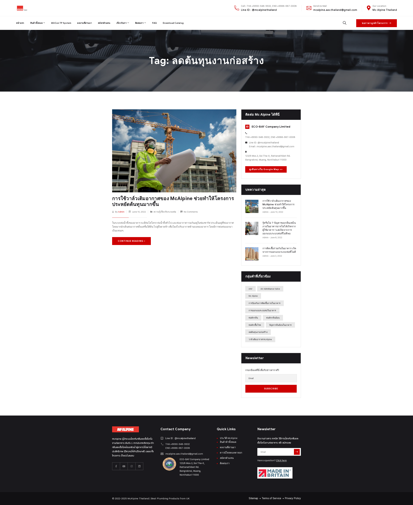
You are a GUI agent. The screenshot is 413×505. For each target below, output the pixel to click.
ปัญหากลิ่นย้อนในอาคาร (280, 325)
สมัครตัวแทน (104, 23)
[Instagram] (132, 466)
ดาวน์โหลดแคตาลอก (231, 452)
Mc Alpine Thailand (385, 9)
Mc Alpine (253, 296)
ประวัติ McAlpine (228, 438)
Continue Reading (130, 241)
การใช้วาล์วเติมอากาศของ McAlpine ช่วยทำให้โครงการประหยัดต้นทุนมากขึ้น (173, 201)
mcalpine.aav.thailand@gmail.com (335, 9)
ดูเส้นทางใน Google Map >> (266, 169)
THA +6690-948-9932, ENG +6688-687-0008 (270, 137)
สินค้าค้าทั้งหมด (228, 441)
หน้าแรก (20, 23)
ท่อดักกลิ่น (253, 317)
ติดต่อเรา (139, 23)
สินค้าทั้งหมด (36, 23)
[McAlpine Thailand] (22, 8)
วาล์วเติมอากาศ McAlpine (260, 339)
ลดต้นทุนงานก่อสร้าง (258, 332)
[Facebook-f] (116, 466)
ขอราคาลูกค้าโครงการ (375, 23)
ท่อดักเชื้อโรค (255, 325)
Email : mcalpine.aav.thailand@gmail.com (271, 146)
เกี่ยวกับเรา (121, 23)
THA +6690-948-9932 (177, 444)
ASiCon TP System (61, 23)
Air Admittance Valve (270, 288)
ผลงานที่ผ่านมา (84, 23)
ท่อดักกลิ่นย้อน (273, 317)
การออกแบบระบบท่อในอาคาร (262, 310)
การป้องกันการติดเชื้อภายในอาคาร (264, 303)
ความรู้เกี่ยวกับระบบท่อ (165, 211)
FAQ (154, 23)
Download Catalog (173, 23)
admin (121, 211)
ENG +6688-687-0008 (177, 447)
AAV (250, 288)
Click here (281, 460)
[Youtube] (124, 466)
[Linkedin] (139, 466)
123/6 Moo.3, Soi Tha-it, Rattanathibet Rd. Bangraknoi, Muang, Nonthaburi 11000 (267, 157)
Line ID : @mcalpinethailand (259, 9)
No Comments (191, 211)
